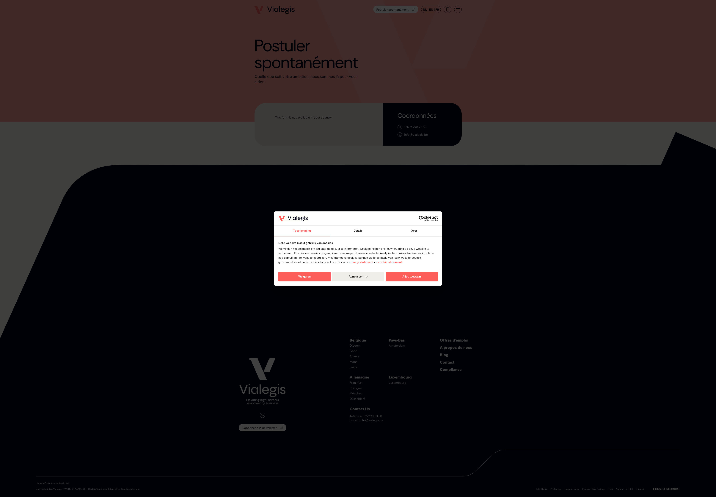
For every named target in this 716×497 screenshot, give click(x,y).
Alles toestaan (411, 276)
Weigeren (304, 276)
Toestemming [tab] (302, 230)
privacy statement (361, 262)
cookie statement (390, 262)
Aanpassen (356, 276)
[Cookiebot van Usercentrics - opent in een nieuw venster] (421, 218)
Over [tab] (414, 230)
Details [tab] (358, 230)
